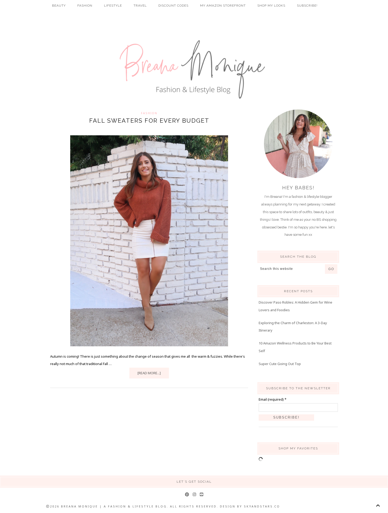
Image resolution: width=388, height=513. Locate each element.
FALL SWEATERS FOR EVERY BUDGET (149, 120)
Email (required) (272, 399)
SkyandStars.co (262, 506)
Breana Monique (194, 69)
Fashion (149, 113)
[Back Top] (378, 505)
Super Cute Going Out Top (280, 363)
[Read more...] (149, 373)
